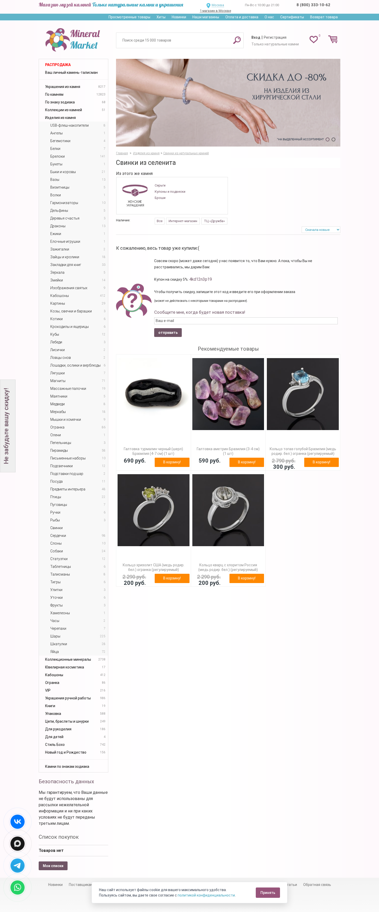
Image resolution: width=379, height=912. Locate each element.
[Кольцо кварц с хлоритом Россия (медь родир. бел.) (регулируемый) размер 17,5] (228, 510)
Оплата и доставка (241, 17)
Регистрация (275, 37)
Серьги (160, 185)
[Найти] (237, 40)
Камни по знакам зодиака (67, 766)
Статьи (290, 885)
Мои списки (53, 866)
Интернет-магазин (183, 221)
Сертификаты (292, 17)
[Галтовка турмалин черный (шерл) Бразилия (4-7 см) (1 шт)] (154, 394)
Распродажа (58, 65)
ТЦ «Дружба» (214, 221)
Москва (218, 5)
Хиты (161, 17)
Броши (160, 198)
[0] (313, 39)
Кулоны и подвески (170, 191)
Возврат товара (324, 17)
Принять (267, 893)
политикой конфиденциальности (206, 895)
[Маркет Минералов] (73, 38)
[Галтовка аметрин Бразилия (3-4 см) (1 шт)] (228, 394)
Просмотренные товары (129, 17)
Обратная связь (317, 885)
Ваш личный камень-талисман (71, 72)
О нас (269, 17)
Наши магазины (205, 17)
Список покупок (59, 837)
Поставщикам (81, 885)
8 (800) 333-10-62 (313, 5)
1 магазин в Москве (215, 11)
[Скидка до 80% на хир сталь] (228, 103)
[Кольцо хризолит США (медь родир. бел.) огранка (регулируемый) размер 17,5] (154, 510)
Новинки (179, 17)
